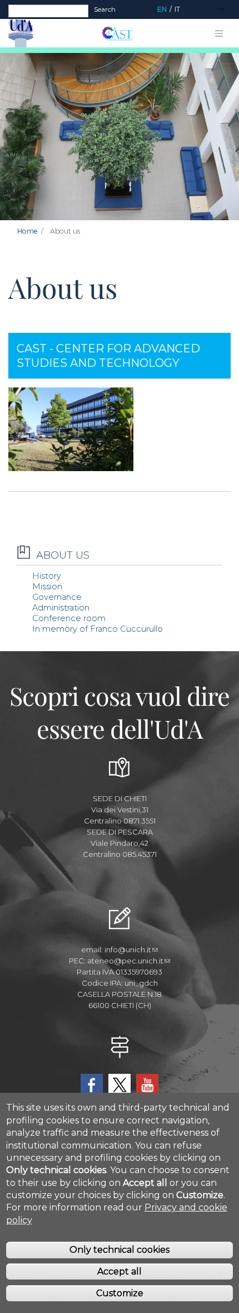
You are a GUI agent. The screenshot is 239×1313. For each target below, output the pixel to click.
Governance (57, 597)
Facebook (92, 1085)
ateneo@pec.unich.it (125, 960)
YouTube (147, 1085)
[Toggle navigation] (221, 10)
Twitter (119, 1085)
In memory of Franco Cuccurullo (97, 629)
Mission (47, 587)
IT (177, 9)
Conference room (69, 618)
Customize (119, 1293)
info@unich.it (127, 949)
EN (162, 9)
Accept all (119, 1271)
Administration (60, 608)
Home (27, 231)
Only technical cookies (119, 1249)
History (46, 576)
